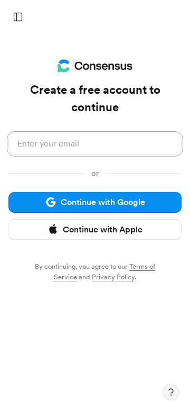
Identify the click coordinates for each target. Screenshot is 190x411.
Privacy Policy (113, 277)
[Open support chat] (171, 392)
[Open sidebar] (17, 16)
